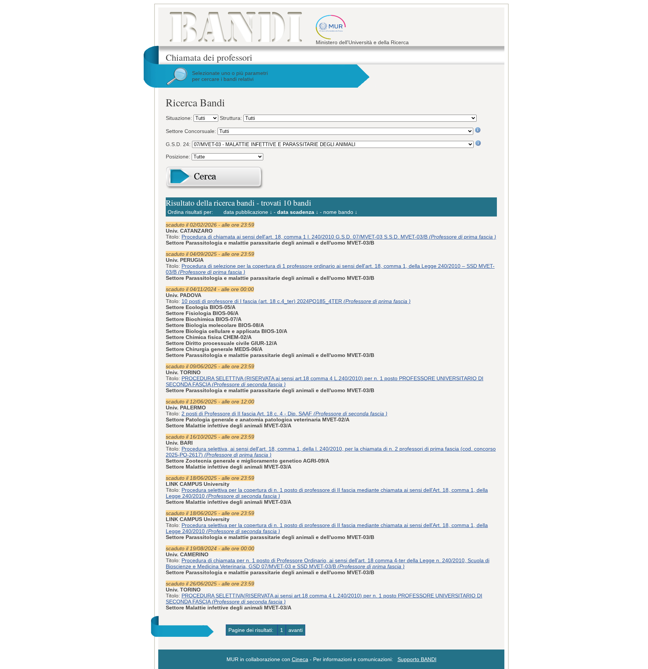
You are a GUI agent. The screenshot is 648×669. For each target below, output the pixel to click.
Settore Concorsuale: (192, 131)
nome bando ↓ (340, 212)
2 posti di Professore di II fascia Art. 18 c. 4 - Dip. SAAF (284, 414)
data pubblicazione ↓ (248, 212)
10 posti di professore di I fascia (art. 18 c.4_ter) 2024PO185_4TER (296, 301)
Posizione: (179, 157)
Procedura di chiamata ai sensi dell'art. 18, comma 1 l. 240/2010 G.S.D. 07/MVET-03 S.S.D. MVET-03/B (339, 237)
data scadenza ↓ (297, 212)
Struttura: (231, 118)
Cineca (300, 659)
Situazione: (180, 118)
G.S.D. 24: (179, 144)
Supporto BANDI (417, 659)
